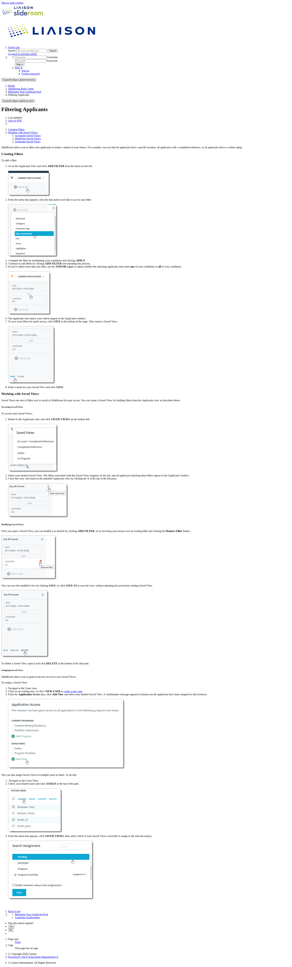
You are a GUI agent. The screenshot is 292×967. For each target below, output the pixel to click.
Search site (14, 47)
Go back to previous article (22, 54)
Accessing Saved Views (28, 135)
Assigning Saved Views (27, 141)
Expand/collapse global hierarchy (19, 80)
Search (12, 50)
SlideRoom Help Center (21, 88)
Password (52, 60)
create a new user (73, 691)
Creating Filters (16, 129)
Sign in (19, 64)
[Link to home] (52, 41)
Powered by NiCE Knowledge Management (33, 957)
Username (52, 57)
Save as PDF (15, 120)
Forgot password (31, 73)
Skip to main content (12, 2)
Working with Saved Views (23, 132)
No (10, 930)
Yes (11, 926)
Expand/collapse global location (18, 101)
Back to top (14, 911)
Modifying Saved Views (28, 138)
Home (11, 85)
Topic (18, 942)
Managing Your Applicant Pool (24, 91)
